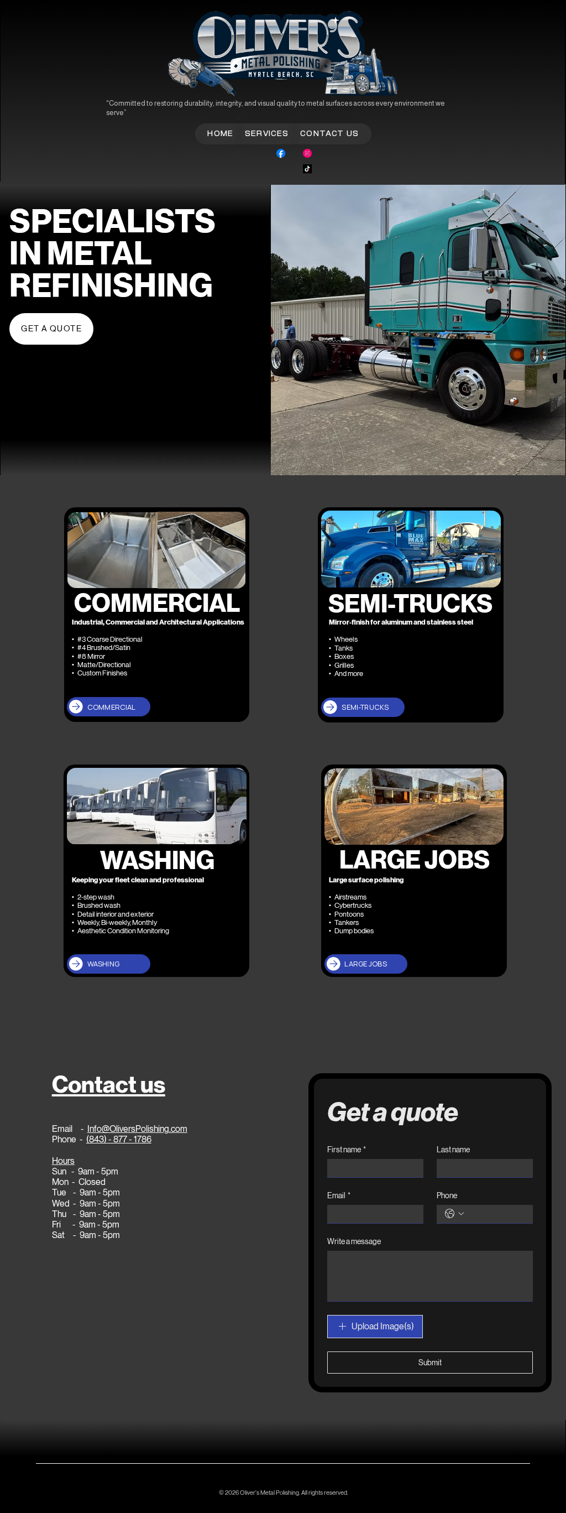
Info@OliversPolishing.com (137, 1129)
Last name (453, 1149)
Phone (447, 1195)
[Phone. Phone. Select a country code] (454, 1213)
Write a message (354, 1241)
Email (338, 1195)
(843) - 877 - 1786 (118, 1139)
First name (346, 1149)
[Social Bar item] (280, 153)
